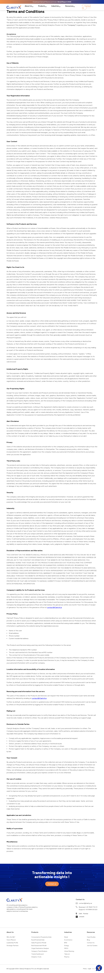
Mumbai (85, 913)
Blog (88, 940)
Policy (85, 968)
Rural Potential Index (37, 940)
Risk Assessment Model (38, 945)
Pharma (66, 957)
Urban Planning (69, 951)
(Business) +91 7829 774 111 (88, 907)
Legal (89, 968)
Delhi (80, 913)
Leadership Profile (12, 943)
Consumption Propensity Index (41, 937)
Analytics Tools (36, 957)
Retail (66, 937)
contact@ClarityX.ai (54, 607)
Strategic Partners (12, 945)
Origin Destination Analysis (40, 948)
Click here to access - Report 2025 (52, 2)
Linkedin (81, 917)
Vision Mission (11, 940)
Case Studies (91, 937)
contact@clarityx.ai (85, 903)
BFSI (65, 943)
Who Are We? (11, 937)
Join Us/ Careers (92, 945)
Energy (66, 945)
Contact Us (86, 7)
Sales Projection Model (38, 943)
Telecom (67, 954)
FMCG (66, 948)
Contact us (52, 884)
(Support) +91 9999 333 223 (88, 909)
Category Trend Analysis (39, 951)
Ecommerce (68, 940)
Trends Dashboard (37, 954)
